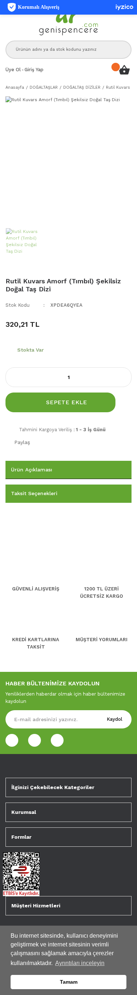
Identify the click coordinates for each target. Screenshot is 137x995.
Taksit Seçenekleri (34, 493)
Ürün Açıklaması (31, 469)
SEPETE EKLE (66, 402)
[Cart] (124, 69)
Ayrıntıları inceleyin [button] (79, 963)
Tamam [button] (68, 982)
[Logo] (68, 20)
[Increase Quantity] (125, 377)
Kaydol (114, 719)
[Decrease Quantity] (11, 377)
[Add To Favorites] (126, 402)
